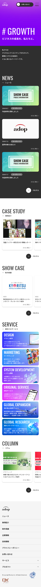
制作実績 (5, 529)
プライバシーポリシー (10, 547)
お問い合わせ (7, 554)
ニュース (5, 516)
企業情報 (5, 535)
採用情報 (5, 541)
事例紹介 (5, 522)
